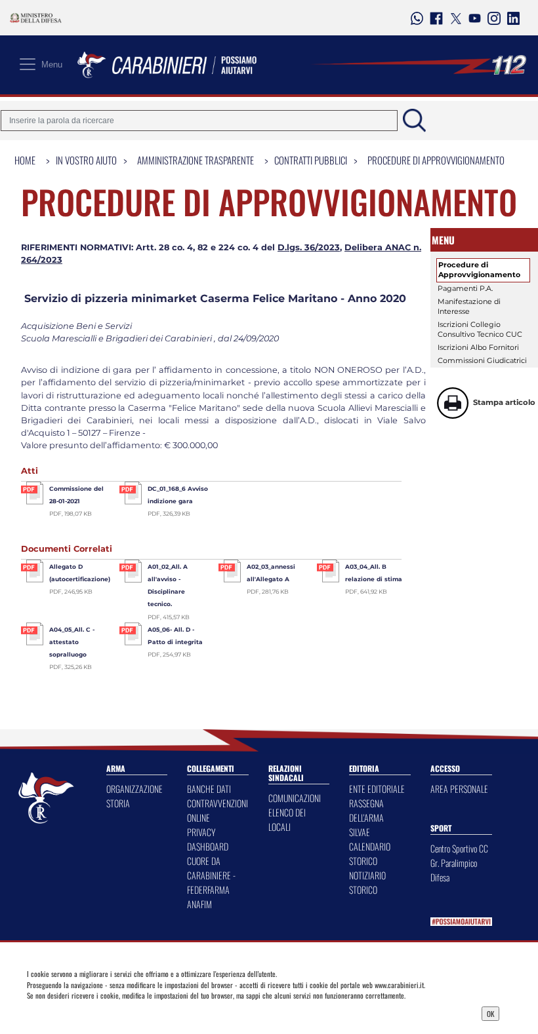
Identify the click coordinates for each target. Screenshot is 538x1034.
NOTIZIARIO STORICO (367, 882)
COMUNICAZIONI (294, 798)
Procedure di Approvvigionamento (436, 160)
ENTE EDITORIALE (377, 788)
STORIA (118, 803)
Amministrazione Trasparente (195, 160)
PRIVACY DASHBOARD (207, 839)
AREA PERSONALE (459, 788)
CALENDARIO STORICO (369, 853)
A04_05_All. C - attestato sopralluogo (71, 642)
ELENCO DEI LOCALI (287, 819)
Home (24, 160)
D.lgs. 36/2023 (309, 247)
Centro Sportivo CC (459, 848)
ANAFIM (199, 904)
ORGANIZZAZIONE (134, 788)
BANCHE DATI (209, 788)
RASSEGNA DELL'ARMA (366, 810)
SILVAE (359, 832)
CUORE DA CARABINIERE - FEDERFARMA (211, 875)
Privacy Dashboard (91, 1012)
